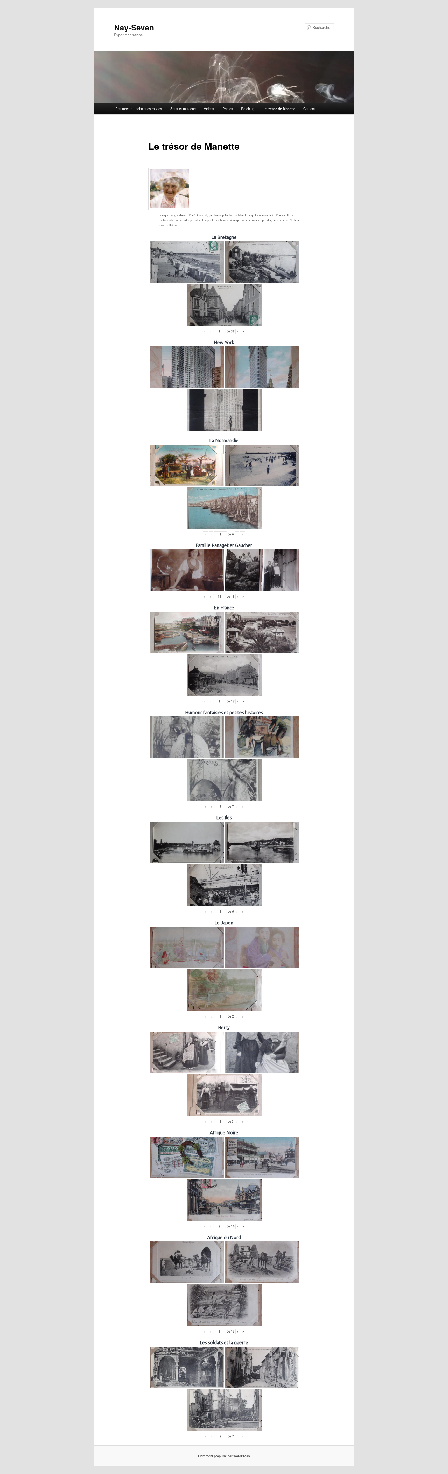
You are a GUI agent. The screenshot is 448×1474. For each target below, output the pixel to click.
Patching (247, 108)
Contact (309, 108)
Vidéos (209, 108)
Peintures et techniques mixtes (138, 108)
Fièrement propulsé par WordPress (224, 1455)
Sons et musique (183, 108)
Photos (227, 108)
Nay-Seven (134, 27)
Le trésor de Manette (279, 108)
